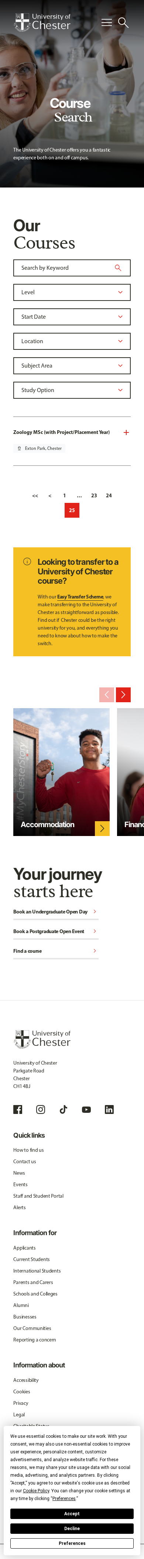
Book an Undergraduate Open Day (55, 912)
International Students (37, 1271)
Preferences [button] (64, 1498)
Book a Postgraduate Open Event (55, 932)
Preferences (72, 1543)
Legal (19, 1415)
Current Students (31, 1259)
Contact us (24, 1161)
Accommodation (47, 824)
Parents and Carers (33, 1282)
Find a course (55, 951)
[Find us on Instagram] (40, 1109)
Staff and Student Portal (38, 1196)
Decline (72, 1528)
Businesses (24, 1317)
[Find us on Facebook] (17, 1109)
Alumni (20, 1305)
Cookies (21, 1392)
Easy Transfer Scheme (80, 596)
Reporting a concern (34, 1340)
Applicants (24, 1248)
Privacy (20, 1403)
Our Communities (32, 1328)
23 (94, 495)
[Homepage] (42, 22)
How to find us (28, 1150)
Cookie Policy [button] (36, 1490)
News (19, 1173)
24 (109, 495)
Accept (72, 1513)
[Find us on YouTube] (86, 1109)
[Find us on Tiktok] (63, 1109)
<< (35, 495)
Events (20, 1184)
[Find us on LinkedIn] (109, 1109)
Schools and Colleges (35, 1294)
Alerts (19, 1207)
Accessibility (25, 1380)
